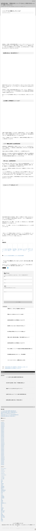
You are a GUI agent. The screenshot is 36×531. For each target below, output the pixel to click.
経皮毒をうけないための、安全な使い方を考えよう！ (17, 325)
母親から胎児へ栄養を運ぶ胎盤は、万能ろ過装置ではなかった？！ (19, 337)
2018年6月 (2, 431)
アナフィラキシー (3, 468)
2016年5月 (2, 450)
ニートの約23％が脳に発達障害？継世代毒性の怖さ (14, 377)
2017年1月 (2, 441)
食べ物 (2, 520)
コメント (5, 291)
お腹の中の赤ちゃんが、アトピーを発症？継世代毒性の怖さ (16, 394)
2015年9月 (2, 460)
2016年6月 (2, 449)
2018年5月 (2, 432)
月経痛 (2, 500)
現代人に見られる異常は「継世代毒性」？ (20, 250)
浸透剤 (2, 509)
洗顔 (1, 506)
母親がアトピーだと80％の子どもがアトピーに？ (14, 388)
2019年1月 (2, 422)
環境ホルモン (3, 510)
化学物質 (2, 483)
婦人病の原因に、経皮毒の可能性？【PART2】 (15, 250)
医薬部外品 (2, 487)
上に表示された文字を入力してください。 (10, 287)
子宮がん (2, 495)
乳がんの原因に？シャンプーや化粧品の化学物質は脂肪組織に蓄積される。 (20, 348)
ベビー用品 (2, 478)
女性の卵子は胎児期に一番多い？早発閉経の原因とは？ (15, 382)
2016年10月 (2, 444)
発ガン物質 (2, 511)
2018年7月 (2, 430)
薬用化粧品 (2, 515)
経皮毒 (12, 255)
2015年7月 (2, 463)
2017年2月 (2, 440)
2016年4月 (2, 451)
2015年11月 (2, 458)
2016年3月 (2, 453)
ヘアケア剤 (2, 477)
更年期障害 (2, 497)
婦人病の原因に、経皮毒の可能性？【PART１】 (10, 250)
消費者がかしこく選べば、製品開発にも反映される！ (17, 308)
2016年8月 (2, 446)
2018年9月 (2, 427)
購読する (3, 371)
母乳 (1, 504)
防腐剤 (2, 519)
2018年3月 (2, 435)
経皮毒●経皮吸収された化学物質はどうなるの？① (13, 368)
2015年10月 (2, 459)
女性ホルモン (3, 491)
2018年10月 (2, 426)
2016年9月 (2, 445)
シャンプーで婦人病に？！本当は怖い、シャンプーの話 (4, 250)
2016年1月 (2, 455)
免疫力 (2, 481)
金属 (1, 518)
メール (5, 279)
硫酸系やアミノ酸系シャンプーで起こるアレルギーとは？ (30, 250)
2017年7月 (2, 437)
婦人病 (9, 255)
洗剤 (1, 505)
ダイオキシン (3, 473)
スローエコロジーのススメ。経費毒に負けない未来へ (17, 360)
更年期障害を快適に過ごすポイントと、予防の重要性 (17, 354)
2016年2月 (2, 454)
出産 (1, 482)
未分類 (2, 501)
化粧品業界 (2, 486)
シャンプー (6, 255)
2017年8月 (2, 436)
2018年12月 (2, 423)
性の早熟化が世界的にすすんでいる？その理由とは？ (17, 331)
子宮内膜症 (2, 496)
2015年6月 (2, 464)
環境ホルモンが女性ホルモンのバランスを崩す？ (16, 314)
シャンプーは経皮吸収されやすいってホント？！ (25, 250)
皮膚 (1, 513)
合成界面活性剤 (3, 490)
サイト (5, 282)
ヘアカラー (2, 476)
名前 (5, 276)
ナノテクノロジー (3, 474)
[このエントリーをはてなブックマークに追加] (7, 267)
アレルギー (2, 469)
